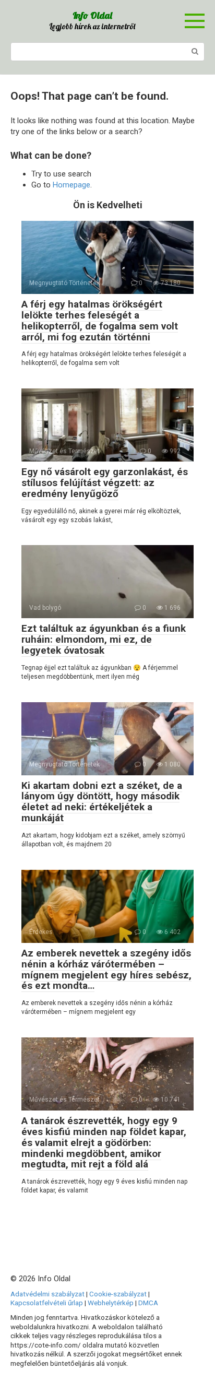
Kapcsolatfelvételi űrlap (46, 1302)
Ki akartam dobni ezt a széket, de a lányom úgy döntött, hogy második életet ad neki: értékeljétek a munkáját (101, 801)
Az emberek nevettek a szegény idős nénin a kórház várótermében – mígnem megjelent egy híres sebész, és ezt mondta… (106, 969)
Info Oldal (92, 15)
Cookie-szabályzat (118, 1294)
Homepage (71, 185)
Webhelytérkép (111, 1302)
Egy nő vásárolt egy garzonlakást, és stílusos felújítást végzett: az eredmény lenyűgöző (104, 483)
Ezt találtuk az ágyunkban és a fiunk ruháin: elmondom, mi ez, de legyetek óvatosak (103, 639)
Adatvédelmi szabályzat (47, 1294)
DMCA (148, 1302)
